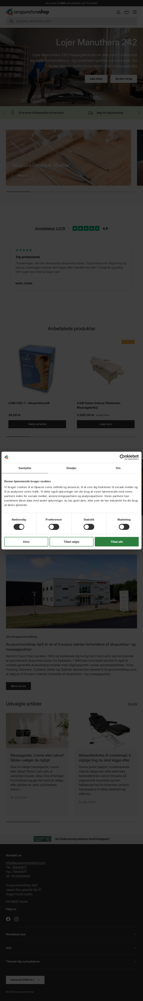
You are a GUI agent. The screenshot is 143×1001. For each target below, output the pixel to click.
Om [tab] (118, 467)
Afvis (26, 541)
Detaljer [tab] (71, 467)
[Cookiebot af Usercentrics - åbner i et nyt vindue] (122, 457)
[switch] (54, 527)
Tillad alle (117, 541)
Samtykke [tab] (24, 467)
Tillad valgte (71, 541)
